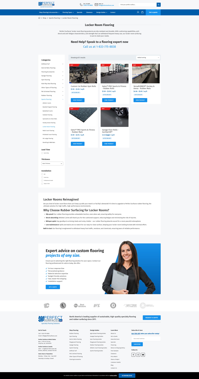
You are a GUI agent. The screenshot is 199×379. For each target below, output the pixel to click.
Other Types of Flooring (48, 87)
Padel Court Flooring (48, 130)
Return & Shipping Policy (118, 348)
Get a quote (153, 12)
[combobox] (52, 163)
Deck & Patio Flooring (48, 68)
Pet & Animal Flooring (48, 91)
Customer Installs (116, 362)
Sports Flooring (54, 18)
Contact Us (114, 368)
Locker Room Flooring (49, 126)
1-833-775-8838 (88, 5)
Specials (79, 12)
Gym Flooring (45, 80)
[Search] (159, 5)
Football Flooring (47, 115)
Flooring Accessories (47, 72)
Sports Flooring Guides (96, 350)
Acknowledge (127, 376)
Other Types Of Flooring (76, 356)
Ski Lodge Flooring (48, 138)
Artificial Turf (45, 64)
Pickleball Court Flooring (50, 134)
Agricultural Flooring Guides (98, 333)
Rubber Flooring (46, 95)
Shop (44, 18)
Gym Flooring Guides (96, 339)
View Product (77, 100)
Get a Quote (114, 336)
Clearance (89, 12)
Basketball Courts (48, 111)
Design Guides (100, 12)
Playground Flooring (75, 342)
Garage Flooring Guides (96, 336)
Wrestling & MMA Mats (49, 142)
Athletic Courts (47, 103)
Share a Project (115, 359)
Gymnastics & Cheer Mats (50, 119)
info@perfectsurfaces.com (106, 5)
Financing (113, 345)
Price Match (114, 356)
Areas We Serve (115, 339)
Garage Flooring (46, 76)
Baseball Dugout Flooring (50, 107)
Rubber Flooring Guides (96, 345)
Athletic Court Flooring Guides (98, 348)
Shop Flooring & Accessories (48, 12)
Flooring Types (67, 12)
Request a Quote (152, 318)
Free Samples (114, 350)
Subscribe (137, 344)
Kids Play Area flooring (48, 83)
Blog (112, 365)
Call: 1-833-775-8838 (43, 333)
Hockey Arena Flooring (49, 122)
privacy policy (113, 375)
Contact (112, 12)
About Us (113, 333)
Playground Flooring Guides (98, 342)
